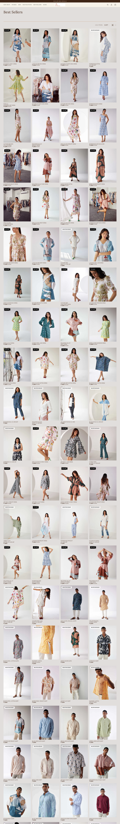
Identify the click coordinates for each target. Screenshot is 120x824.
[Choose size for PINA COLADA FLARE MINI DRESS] (29, 218)
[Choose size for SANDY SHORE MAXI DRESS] (29, 298)
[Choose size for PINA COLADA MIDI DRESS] (86, 218)
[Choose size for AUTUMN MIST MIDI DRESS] (86, 99)
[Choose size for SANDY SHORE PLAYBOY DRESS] (86, 497)
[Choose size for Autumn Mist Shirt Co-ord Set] (86, 258)
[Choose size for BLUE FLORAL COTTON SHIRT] (29, 696)
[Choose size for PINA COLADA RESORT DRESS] (86, 139)
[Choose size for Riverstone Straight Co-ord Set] (86, 536)
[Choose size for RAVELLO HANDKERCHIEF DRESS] (29, 99)
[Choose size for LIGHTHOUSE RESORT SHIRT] (29, 737)
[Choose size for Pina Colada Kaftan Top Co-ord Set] (29, 616)
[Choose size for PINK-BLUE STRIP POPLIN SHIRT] (86, 814)
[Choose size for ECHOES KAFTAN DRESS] (29, 379)
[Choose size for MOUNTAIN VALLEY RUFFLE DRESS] (29, 576)
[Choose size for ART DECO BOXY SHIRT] (86, 775)
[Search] (108, 5)
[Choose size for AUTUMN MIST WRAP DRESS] (29, 258)
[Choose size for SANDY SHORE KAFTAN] (86, 180)
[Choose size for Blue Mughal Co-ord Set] (29, 417)
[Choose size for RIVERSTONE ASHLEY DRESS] (29, 180)
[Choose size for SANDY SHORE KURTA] (86, 656)
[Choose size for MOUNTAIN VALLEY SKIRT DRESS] (86, 338)
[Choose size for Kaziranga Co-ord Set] (29, 457)
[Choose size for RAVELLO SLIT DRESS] (29, 338)
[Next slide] (28, 45)
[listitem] (45, 5)
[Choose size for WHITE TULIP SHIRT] (86, 696)
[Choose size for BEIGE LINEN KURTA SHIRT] (86, 737)
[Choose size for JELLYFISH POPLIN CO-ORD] (86, 417)
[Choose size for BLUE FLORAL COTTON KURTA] (29, 656)
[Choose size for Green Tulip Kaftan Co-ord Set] (29, 536)
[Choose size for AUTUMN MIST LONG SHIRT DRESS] (86, 298)
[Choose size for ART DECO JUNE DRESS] (86, 457)
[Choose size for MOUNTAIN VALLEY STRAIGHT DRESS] (86, 576)
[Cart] (115, 5)
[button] (107, 25)
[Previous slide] (6, 45)
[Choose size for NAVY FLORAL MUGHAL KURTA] (86, 616)
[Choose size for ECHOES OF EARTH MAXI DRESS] (86, 59)
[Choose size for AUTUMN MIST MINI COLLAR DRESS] (29, 139)
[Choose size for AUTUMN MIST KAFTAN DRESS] (86, 379)
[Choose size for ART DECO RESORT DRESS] (29, 497)
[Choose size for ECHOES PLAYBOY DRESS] (29, 59)
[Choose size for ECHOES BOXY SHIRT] (29, 814)
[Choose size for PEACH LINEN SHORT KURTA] (29, 775)
